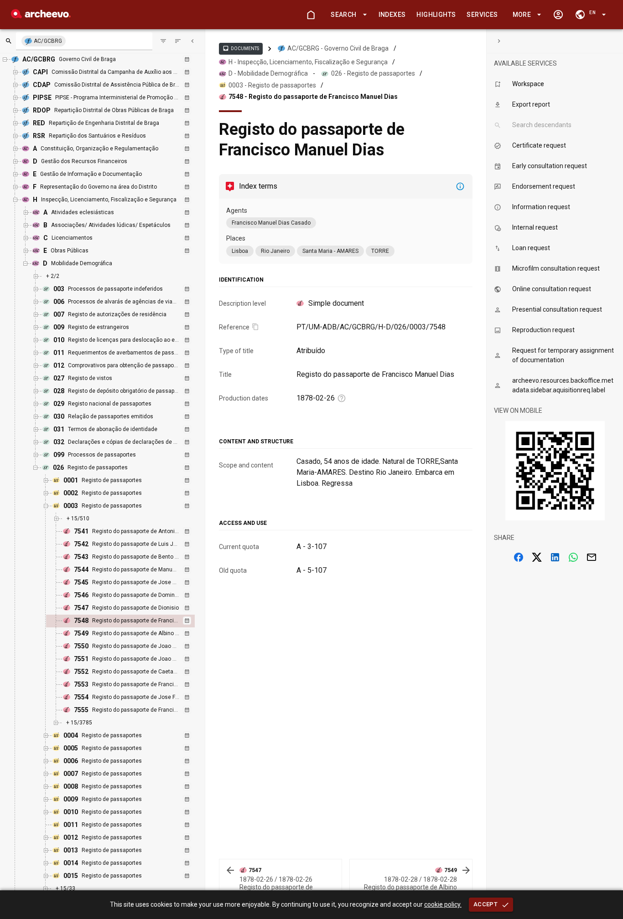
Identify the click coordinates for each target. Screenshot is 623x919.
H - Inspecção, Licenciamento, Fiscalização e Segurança (308, 62)
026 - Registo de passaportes (373, 73)
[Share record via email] (591, 557)
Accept (485, 904)
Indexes (392, 14)
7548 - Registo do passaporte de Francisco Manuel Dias (313, 96)
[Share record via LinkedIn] (555, 557)
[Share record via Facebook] (518, 557)
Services (482, 14)
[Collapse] (192, 41)
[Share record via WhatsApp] (573, 557)
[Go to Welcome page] (310, 14)
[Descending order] (178, 41)
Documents (241, 48)
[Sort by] (163, 41)
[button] (347, 14)
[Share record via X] (537, 557)
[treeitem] (130, 621)
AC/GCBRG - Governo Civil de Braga (338, 48)
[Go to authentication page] (558, 14)
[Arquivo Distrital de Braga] (41, 15)
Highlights (436, 14)
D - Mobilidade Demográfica (268, 73)
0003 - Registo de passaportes (272, 85)
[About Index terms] (460, 186)
